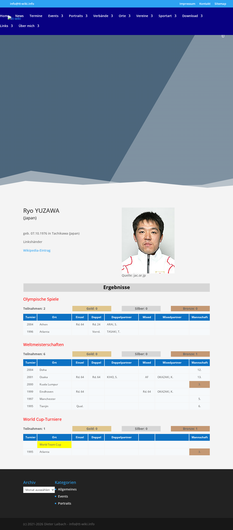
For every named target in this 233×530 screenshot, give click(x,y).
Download (190, 16)
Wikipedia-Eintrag (37, 250)
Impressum (187, 4)
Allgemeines (67, 489)
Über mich (27, 26)
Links (4, 26)
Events (53, 16)
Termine (36, 16)
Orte (122, 16)
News (19, 16)
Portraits (76, 16)
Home (4, 16)
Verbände (100, 16)
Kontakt (204, 4)
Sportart (165, 16)
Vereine (142, 16)
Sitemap (220, 4)
